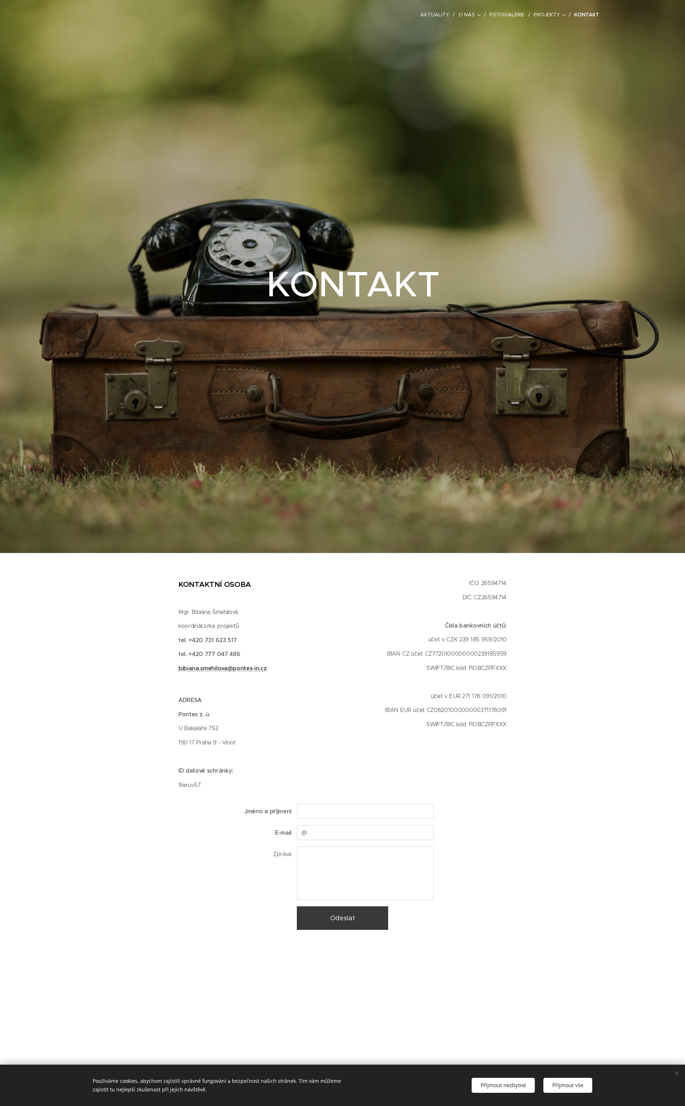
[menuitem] (436, 15)
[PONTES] (215, 14)
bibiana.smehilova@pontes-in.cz (222, 668)
